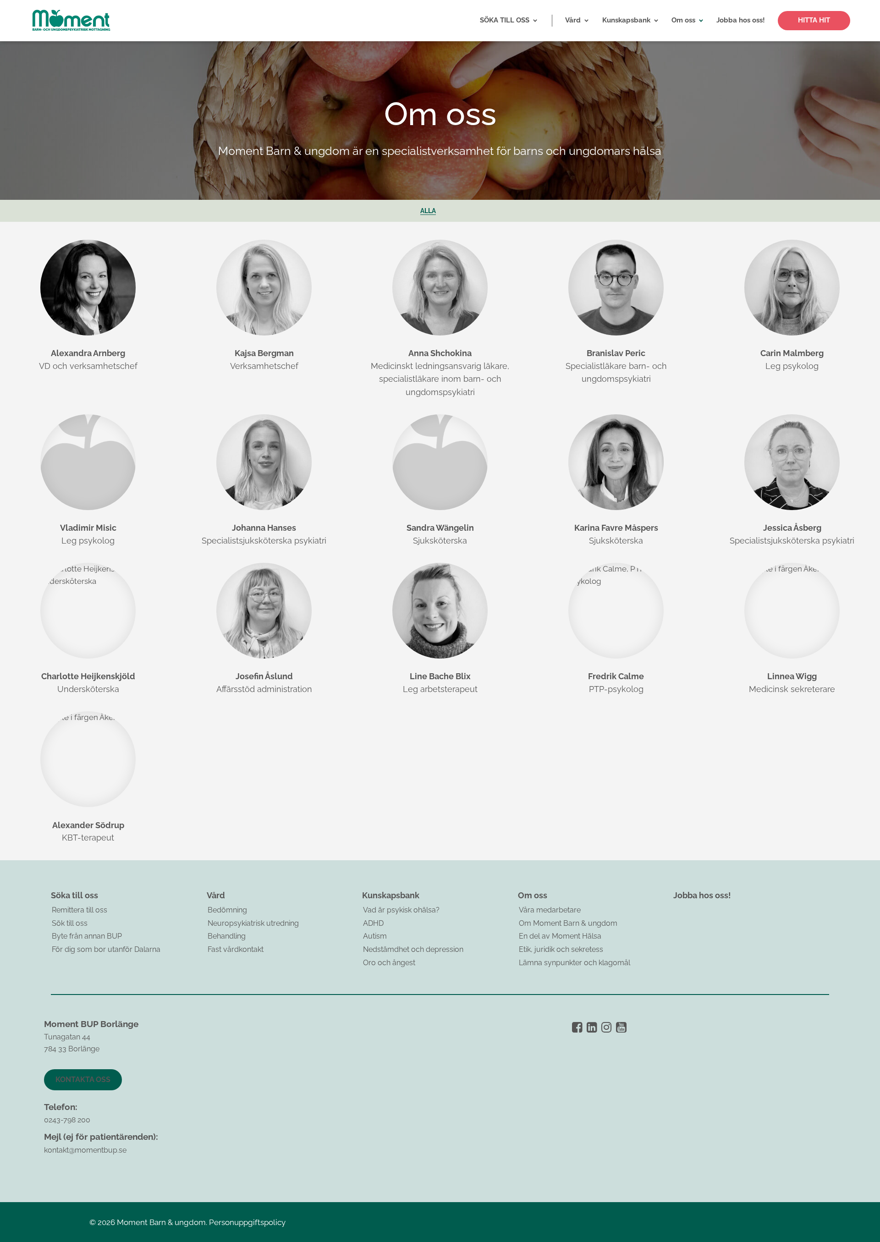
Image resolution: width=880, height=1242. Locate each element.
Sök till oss (70, 923)
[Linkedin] (592, 1027)
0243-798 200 (67, 1120)
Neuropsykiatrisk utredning (253, 923)
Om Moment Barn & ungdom (568, 923)
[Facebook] (577, 1027)
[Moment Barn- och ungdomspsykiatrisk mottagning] (71, 20)
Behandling (227, 936)
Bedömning (227, 910)
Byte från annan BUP (87, 936)
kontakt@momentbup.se (85, 1150)
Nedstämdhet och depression (413, 949)
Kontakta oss (82, 1079)
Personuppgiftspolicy (247, 1222)
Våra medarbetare (550, 910)
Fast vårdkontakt (236, 949)
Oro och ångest (389, 962)
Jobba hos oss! (702, 895)
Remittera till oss (79, 910)
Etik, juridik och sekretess (561, 949)
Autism (375, 936)
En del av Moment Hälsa (560, 936)
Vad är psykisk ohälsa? (401, 910)
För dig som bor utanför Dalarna (106, 949)
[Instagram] (606, 1027)
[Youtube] (621, 1027)
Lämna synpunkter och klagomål (574, 962)
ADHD (373, 923)
